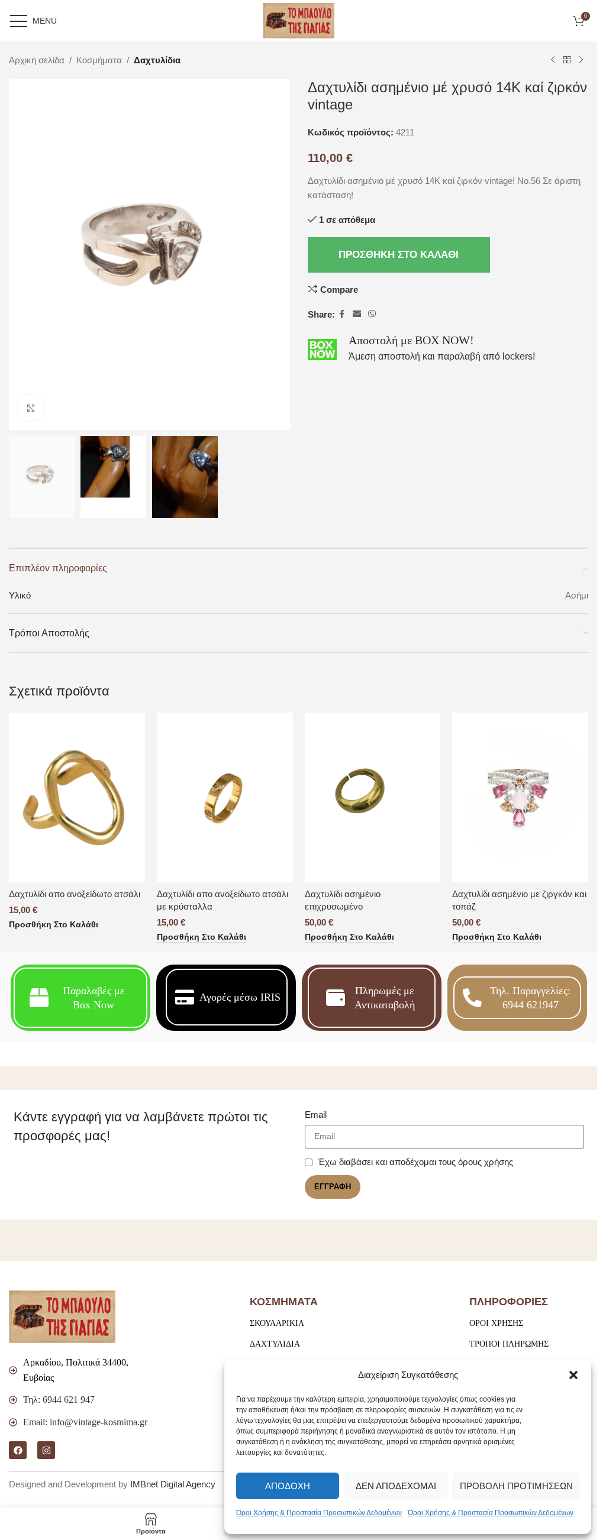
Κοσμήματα (99, 60)
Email (316, 1114)
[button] (573, 1375)
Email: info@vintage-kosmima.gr (85, 1422)
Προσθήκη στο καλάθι (399, 254)
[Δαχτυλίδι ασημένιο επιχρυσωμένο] (373, 797)
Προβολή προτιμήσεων (516, 1486)
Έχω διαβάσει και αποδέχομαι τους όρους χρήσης (415, 1162)
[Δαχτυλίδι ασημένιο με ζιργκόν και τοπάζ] (520, 797)
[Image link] (62, 1316)
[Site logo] (298, 20)
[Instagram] (46, 1450)
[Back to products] (567, 60)
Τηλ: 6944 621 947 (59, 1400)
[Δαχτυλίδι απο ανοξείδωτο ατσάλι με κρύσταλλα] (225, 797)
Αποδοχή (287, 1486)
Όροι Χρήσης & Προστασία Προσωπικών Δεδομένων (319, 1513)
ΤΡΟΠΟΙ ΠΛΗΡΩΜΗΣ (509, 1344)
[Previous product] (553, 60)
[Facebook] (18, 1450)
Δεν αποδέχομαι (396, 1486)
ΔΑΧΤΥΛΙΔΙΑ (275, 1344)
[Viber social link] (372, 314)
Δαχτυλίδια (157, 60)
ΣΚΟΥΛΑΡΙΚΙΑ (277, 1323)
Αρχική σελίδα (37, 60)
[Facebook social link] (342, 314)
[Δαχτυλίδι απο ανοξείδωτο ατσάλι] (77, 797)
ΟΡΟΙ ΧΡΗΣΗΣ (496, 1323)
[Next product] (581, 60)
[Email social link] (357, 314)
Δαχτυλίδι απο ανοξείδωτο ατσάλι (74, 894)
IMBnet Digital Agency (172, 1484)
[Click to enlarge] (31, 407)
